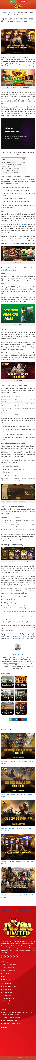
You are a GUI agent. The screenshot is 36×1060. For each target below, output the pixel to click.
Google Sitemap (7, 979)
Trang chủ (4, 12)
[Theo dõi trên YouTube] (17, 956)
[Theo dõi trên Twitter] (8, 956)
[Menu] (2, 6)
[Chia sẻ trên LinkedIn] (25, 719)
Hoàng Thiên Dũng (21, 25)
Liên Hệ (5, 976)
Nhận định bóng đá (8, 998)
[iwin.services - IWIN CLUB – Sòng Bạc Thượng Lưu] (18, 6)
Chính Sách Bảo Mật (9, 967)
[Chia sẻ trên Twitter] (16, 719)
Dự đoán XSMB (7, 989)
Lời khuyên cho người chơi (10, 172)
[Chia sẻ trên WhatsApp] (10, 719)
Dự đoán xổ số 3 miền (9, 986)
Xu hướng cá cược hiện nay (10, 170)
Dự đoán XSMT (7, 992)
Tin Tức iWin (12, 12)
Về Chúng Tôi (7, 973)
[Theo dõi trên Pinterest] (11, 956)
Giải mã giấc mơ (7, 1004)
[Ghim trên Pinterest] (22, 719)
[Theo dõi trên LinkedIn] (14, 956)
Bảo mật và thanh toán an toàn (11, 166)
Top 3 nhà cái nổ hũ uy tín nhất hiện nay (14, 162)
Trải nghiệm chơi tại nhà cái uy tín (12, 164)
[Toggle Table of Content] (23, 159)
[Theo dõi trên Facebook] (2, 956)
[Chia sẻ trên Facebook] (13, 719)
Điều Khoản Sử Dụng (9, 970)
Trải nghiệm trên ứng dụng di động (12, 168)
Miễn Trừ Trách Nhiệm (9, 964)
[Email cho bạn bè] (19, 719)
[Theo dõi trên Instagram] (5, 956)
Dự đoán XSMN (7, 995)
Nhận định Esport (8, 1001)
